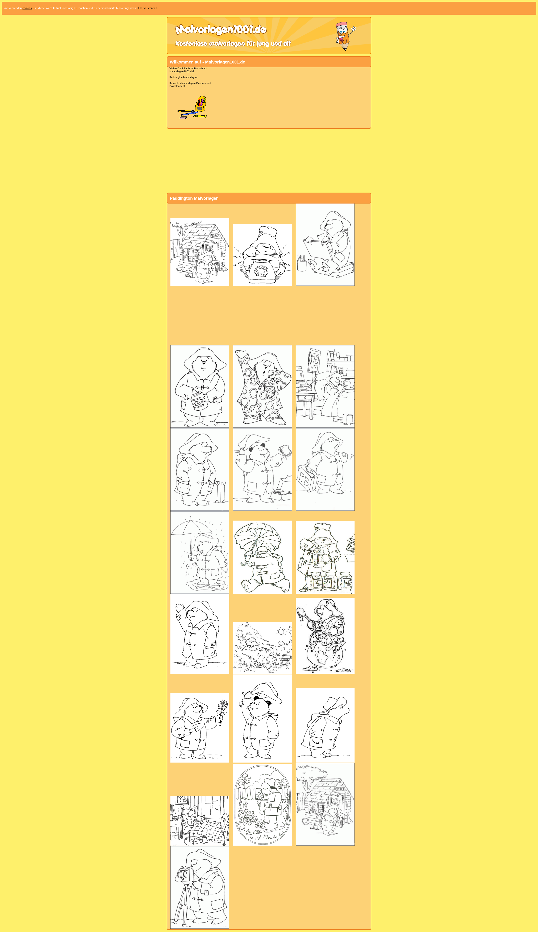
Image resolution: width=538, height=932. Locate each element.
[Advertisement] (267, 96)
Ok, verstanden (147, 8)
